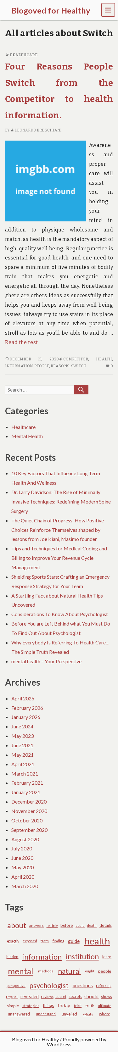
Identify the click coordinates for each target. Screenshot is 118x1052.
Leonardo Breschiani (38, 130)
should (91, 996)
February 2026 (27, 708)
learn (106, 956)
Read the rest (21, 342)
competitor (75, 359)
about (16, 925)
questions (83, 985)
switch (79, 366)
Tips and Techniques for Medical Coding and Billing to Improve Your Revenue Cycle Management (59, 557)
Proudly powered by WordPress (76, 1041)
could (80, 925)
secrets (75, 996)
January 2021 (25, 792)
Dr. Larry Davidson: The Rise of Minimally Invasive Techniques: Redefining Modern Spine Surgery (61, 501)
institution (82, 956)
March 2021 (24, 773)
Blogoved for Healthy (35, 1039)
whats (88, 1014)
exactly (13, 941)
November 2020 (29, 811)
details (105, 925)
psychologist (49, 985)
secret (60, 996)
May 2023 (22, 736)
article (52, 925)
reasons (60, 366)
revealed (29, 996)
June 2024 (22, 726)
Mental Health (27, 436)
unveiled (69, 1013)
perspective (16, 985)
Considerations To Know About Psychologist (59, 614)
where (104, 1013)
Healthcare (23, 55)
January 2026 (25, 717)
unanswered (19, 1014)
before (66, 925)
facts (45, 940)
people (41, 366)
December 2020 (29, 801)
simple (13, 1005)
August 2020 (25, 839)
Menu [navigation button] (108, 9)
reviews (47, 996)
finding (58, 940)
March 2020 (24, 886)
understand (46, 1013)
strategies (30, 1006)
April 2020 (22, 877)
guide (74, 941)
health (104, 359)
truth (89, 1005)
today (64, 1005)
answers (36, 925)
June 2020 (22, 858)
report (12, 996)
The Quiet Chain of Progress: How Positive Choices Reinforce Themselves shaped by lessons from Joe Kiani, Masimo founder (57, 529)
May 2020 (22, 867)
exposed (30, 940)
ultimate (104, 1006)
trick (77, 1005)
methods (45, 971)
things (48, 1005)
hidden (12, 957)
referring (103, 985)
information (19, 366)
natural (69, 971)
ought (89, 971)
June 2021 (22, 745)
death (92, 925)
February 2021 (27, 783)
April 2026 (22, 698)
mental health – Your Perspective (46, 661)
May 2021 (22, 755)
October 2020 (26, 820)
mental (20, 971)
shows (106, 996)
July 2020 (21, 848)
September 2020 (29, 830)
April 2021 (22, 764)
